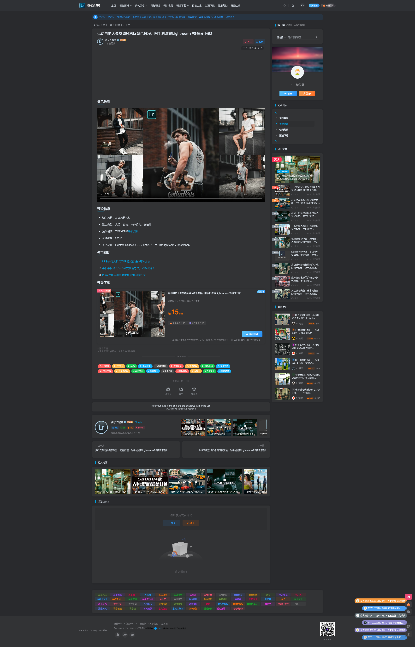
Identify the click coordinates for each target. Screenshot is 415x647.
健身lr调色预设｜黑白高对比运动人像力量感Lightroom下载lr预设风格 (305, 348)
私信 (261, 41)
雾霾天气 (102, 608)
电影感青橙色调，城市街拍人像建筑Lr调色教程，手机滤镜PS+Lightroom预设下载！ (305, 243)
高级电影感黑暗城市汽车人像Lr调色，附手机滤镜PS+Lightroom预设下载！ (305, 216)
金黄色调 (163, 608)
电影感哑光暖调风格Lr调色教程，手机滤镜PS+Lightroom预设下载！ (306, 392)
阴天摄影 (147, 608)
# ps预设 (196, 371)
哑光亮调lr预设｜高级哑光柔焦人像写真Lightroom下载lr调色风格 (305, 318)
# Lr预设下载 (105, 371)
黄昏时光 (253, 594)
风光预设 (298, 599)
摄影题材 (124, 5)
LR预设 (119, 25)
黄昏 (268, 594)
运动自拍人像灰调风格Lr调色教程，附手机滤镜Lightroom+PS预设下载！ (155, 33)
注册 (192, 522)
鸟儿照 (298, 594)
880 (116, 427)
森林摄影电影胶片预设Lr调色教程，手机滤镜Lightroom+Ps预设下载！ (304, 280)
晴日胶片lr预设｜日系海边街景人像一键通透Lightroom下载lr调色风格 (305, 363)
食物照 (238, 599)
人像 (133, 366)
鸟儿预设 (283, 594)
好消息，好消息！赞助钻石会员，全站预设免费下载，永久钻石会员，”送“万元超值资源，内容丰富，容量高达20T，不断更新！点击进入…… (169, 17)
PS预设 (120, 366)
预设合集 (197, 5)
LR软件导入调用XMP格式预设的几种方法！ (127, 261)
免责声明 (130, 623)
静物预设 (163, 603)
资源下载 (210, 5)
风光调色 (102, 603)
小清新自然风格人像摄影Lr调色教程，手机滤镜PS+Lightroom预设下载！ (306, 378)
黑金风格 (102, 594)
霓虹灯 (298, 603)
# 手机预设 (153, 371)
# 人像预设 (209, 371)
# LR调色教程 (122, 371)
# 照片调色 (182, 371)
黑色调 (147, 594)
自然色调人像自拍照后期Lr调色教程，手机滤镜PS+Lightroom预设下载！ (304, 229)
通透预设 (208, 608)
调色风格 (140, 5)
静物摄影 (193, 603)
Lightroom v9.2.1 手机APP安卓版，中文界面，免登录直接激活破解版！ (305, 254)
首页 (97, 25)
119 (131, 427)
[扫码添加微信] (408, 611)
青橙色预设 (238, 603)
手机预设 (146, 366)
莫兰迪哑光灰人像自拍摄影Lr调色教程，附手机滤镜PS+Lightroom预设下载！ (305, 293)
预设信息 (283, 123)
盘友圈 (164, 623)
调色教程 (168, 5)
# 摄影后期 (167, 371)
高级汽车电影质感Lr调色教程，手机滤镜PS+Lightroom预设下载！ (305, 203)
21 (124, 427)
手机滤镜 (133, 231)
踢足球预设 (238, 608)
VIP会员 (392, 600)
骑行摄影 (208, 599)
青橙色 (268, 603)
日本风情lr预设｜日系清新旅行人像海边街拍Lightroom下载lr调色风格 (305, 333)
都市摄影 (193, 608)
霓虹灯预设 (283, 603)
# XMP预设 (138, 371)
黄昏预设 (238, 594)
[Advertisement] (181, 74)
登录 (173, 522)
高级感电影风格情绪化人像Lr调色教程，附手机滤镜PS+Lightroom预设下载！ (305, 267)
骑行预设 (193, 599)
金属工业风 (177, 608)
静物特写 (178, 603)
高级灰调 (132, 599)
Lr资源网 (140, 628)
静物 (208, 603)
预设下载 (181, 5)
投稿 (316, 5)
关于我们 (153, 623)
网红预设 (155, 5)
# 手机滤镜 (224, 371)
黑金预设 (117, 594)
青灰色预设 (223, 603)
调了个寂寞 (110, 40)
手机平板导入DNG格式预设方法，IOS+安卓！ (128, 268)
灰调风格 (178, 366)
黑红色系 (163, 594)
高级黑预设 (102, 599)
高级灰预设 (117, 599)
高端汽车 (178, 599)
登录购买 (253, 334)
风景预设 (253, 599)
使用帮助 (223, 5)
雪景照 (132, 608)
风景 (283, 599)
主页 (113, 5)
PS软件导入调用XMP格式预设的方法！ (125, 275)
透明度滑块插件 (223, 608)
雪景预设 (117, 608)
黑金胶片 (132, 594)
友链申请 (118, 623)
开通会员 (236, 5)
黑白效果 (178, 594)
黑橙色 (193, 594)
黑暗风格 (208, 594)
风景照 (268, 599)
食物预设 (223, 599)
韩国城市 (147, 603)
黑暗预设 (223, 594)
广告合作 (142, 623)
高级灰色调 (147, 599)
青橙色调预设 (253, 603)
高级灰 (163, 599)
